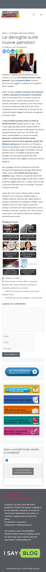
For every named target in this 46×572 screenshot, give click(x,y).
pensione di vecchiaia (20, 95)
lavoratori (12, 124)
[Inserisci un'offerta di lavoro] (22, 376)
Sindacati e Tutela (12, 278)
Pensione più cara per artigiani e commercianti (23, 298)
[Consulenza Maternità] (21, 435)
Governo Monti (22, 281)
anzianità (37, 95)
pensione (23, 285)
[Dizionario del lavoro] (21, 424)
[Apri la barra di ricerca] (33, 14)
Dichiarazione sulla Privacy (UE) (17, 499)
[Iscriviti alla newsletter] (22, 393)
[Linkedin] (12, 51)
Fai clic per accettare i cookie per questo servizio (23, 471)
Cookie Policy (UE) (12, 495)
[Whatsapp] (17, 51)
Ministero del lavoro (10, 144)
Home (4, 33)
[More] (21, 51)
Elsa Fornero (10, 281)
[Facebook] (4, 51)
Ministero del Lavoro (10, 285)
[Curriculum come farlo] (21, 403)
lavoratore (33, 281)
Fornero (32, 78)
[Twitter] (8, 51)
